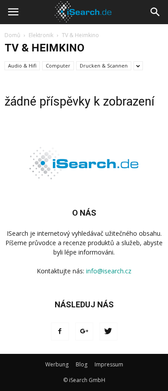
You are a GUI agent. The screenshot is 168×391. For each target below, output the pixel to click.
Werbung (57, 364)
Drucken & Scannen (104, 65)
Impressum (109, 364)
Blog (81, 364)
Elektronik (41, 35)
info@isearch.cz (108, 271)
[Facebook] (60, 331)
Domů (12, 35)
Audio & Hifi (22, 65)
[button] (155, 12)
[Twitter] (108, 331)
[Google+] (84, 331)
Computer (58, 65)
